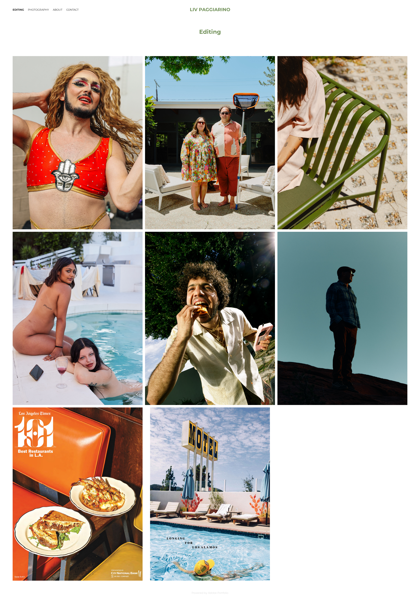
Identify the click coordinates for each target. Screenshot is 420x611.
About (57, 10)
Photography (38, 10)
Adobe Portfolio (218, 593)
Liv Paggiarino (210, 9)
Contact (72, 10)
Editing (18, 10)
